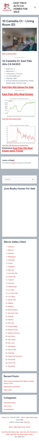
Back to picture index (9, 54)
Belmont (11, 250)
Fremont (11, 280)
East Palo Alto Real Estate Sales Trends (17, 149)
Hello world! (8, 390)
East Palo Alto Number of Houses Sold (15, 145)
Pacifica (10, 320)
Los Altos (11, 290)
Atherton (11, 247)
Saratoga (11, 353)
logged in (14, 163)
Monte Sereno (13, 310)
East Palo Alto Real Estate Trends (21, 434)
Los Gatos (11, 296)
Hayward (11, 283)
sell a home (7, 406)
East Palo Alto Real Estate (17, 94)
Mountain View (13, 313)
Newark (10, 316)
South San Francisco (15, 356)
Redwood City (13, 330)
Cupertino (11, 267)
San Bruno (11, 336)
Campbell (11, 260)
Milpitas (10, 306)
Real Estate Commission (12, 387)
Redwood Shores (14, 333)
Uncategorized (9, 409)
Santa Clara (12, 350)
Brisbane (11, 253)
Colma (10, 263)
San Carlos (12, 340)
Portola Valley (12, 326)
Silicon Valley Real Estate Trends (19, 427)
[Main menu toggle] (35, 7)
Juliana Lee (5, 417)
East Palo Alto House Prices (11, 119)
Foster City (12, 277)
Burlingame (12, 257)
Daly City (11, 270)
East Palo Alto (13, 273)
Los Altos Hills (13, 293)
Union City (11, 363)
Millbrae (10, 303)
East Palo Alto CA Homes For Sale (20, 7)
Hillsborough (12, 286)
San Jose (11, 343)
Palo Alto (11, 323)
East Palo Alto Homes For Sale (18, 87)
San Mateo (11, 346)
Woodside (11, 366)
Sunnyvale (11, 359)
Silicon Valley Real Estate (29, 417)
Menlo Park (12, 300)
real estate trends (10, 403)
